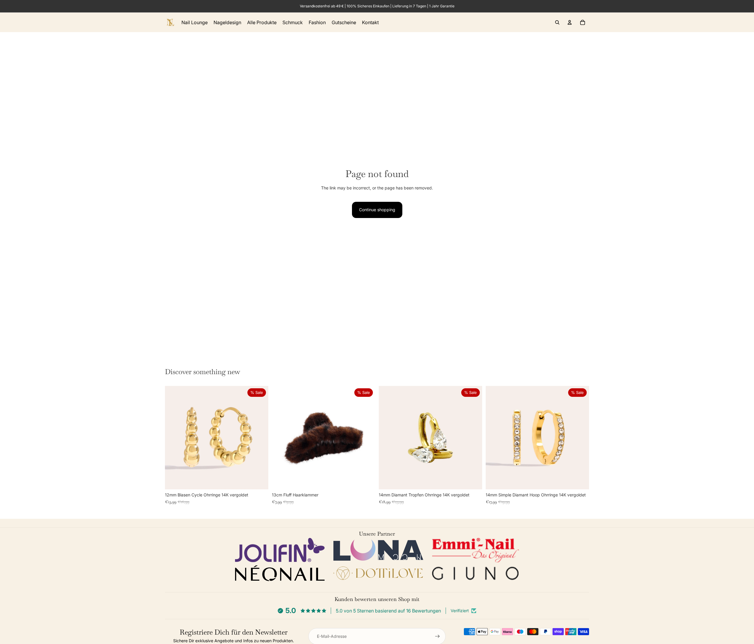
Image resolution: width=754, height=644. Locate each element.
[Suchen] (557, 22)
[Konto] (569, 22)
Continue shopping (377, 209)
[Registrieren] (437, 636)
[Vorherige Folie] (174, 437)
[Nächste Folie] (259, 437)
